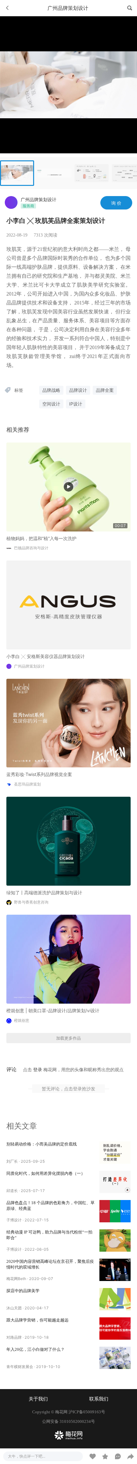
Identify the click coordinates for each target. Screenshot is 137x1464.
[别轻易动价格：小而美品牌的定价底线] (115, 1152)
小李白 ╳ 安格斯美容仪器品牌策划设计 (45, 656)
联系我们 (98, 1399)
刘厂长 (12, 1161)
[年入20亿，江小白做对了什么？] (115, 1358)
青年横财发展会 (19, 1366)
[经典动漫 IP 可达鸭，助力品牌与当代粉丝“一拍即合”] (115, 1240)
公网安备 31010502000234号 (68, 1421)
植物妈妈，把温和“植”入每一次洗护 (41, 538)
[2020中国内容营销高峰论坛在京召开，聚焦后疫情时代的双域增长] (115, 1270)
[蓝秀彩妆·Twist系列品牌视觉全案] (68, 722)
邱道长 (12, 1190)
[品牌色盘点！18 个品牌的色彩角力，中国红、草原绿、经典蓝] (115, 1211)
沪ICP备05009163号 (86, 1411)
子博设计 (14, 1220)
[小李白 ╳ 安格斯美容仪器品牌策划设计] (68, 604)
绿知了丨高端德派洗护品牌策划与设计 (44, 892)
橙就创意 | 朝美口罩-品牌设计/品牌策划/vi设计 (52, 1010)
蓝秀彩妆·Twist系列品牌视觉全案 (39, 774)
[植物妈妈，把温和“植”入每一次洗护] (68, 486)
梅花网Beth (16, 1278)
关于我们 (38, 1399)
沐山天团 (14, 1308)
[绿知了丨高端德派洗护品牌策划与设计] (68, 840)
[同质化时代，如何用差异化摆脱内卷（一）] (115, 1182)
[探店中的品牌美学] (115, 1299)
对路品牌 (14, 1337)
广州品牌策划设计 (38, 199)
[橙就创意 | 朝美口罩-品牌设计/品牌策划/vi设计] (68, 959)
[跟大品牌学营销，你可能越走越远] (115, 1328)
